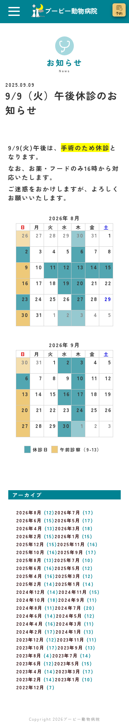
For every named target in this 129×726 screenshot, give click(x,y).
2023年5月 (67, 663)
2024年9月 (71, 599)
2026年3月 (67, 528)
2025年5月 (67, 568)
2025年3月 (68, 576)
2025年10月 (30, 552)
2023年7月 (65, 655)
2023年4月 (29, 671)
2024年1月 (69, 631)
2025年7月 (67, 560)
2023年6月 (29, 663)
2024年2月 (29, 631)
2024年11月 (73, 592)
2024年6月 (29, 615)
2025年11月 (71, 544)
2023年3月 (68, 671)
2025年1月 (68, 584)
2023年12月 (30, 639)
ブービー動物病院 (81, 719)
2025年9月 (71, 552)
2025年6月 (29, 568)
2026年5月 (67, 520)
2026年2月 (29, 536)
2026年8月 (29, 512)
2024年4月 (29, 623)
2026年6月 (29, 520)
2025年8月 (29, 560)
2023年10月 (30, 647)
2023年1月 (67, 679)
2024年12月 (30, 592)
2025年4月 (29, 576)
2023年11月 (71, 639)
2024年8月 (29, 607)
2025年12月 (30, 544)
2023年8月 (29, 655)
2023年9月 (70, 647)
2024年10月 (31, 599)
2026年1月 (67, 536)
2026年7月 (68, 512)
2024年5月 (69, 615)
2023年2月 (29, 679)
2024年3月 (69, 623)
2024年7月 (68, 607)
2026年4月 (29, 528)
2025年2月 (29, 584)
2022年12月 (30, 687)
